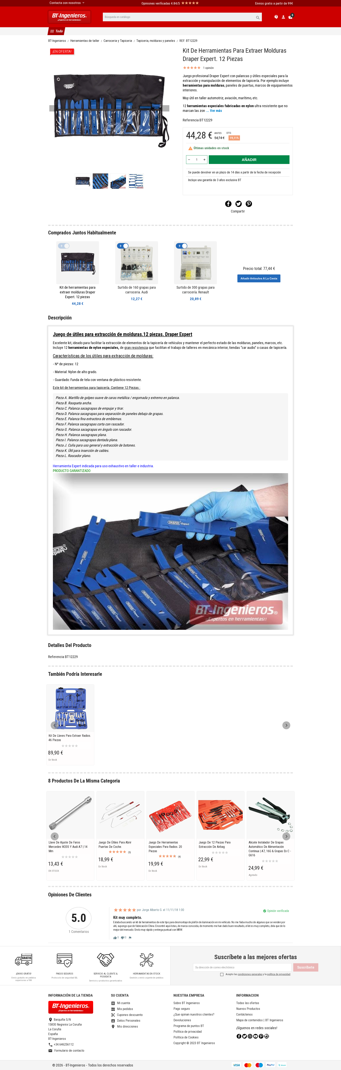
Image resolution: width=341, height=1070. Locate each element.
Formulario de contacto (66, 1050)
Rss (250, 1036)
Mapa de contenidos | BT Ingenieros (259, 1020)
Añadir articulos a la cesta (259, 278)
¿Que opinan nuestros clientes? (193, 1014)
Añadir (249, 160)
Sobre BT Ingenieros (186, 1003)
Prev (53, 108)
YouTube (255, 1036)
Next (165, 108)
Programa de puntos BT (188, 1026)
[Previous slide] (55, 725)
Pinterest (249, 204)
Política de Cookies (186, 1037)
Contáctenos (244, 1014)
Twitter (244, 1036)
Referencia (191, 120)
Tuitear (239, 204)
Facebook (239, 1036)
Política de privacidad (187, 1031)
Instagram (266, 1036)
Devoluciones (182, 1020)
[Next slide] (286, 725)
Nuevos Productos (248, 1009)
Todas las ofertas (247, 1003)
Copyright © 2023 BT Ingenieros (194, 1043)
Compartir (228, 204)
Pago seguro (181, 1009)
